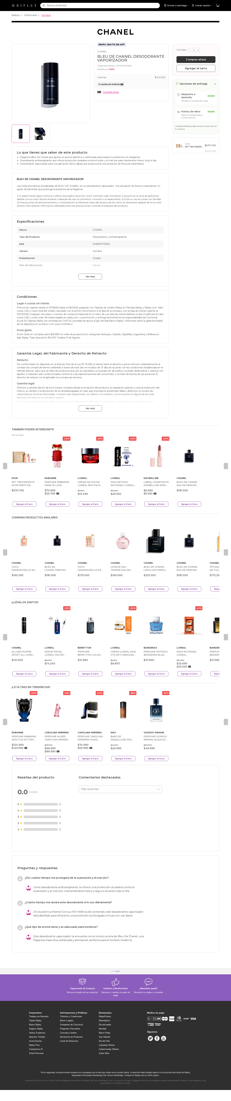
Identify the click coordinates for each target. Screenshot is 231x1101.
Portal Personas (36, 1053)
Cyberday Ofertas (107, 1045)
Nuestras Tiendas (37, 1037)
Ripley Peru (34, 1045)
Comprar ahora (196, 59)
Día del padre (105, 1024)
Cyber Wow (104, 1053)
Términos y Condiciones (71, 1016)
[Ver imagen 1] (21, 134)
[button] (217, 5)
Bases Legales (67, 1020)
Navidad (102, 1029)
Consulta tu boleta (68, 1033)
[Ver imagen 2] (41, 134)
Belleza (16, 15)
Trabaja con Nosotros (39, 1016)
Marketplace (104, 1020)
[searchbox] (103, 5)
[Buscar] (43, 5)
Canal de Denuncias (69, 1041)
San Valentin (104, 1037)
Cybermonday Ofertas (109, 1049)
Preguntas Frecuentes (70, 1029)
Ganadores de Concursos (71, 1024)
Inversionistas (35, 1041)
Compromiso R (36, 1049)
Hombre (46, 15)
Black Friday (104, 1033)
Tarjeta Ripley (35, 1020)
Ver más (90, 276)
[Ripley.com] (26, 5)
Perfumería (30, 15)
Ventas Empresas (37, 1033)
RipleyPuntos (105, 1016)
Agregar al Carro (24, 504)
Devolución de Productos (71, 1037)
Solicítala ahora (111, 92)
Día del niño (104, 1041)
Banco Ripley (35, 1024)
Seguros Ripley (36, 1029)
